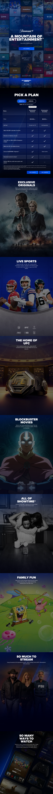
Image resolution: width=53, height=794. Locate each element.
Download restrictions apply (14, 168)
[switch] (26, 101)
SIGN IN (48, 2)
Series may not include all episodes (14, 169)
